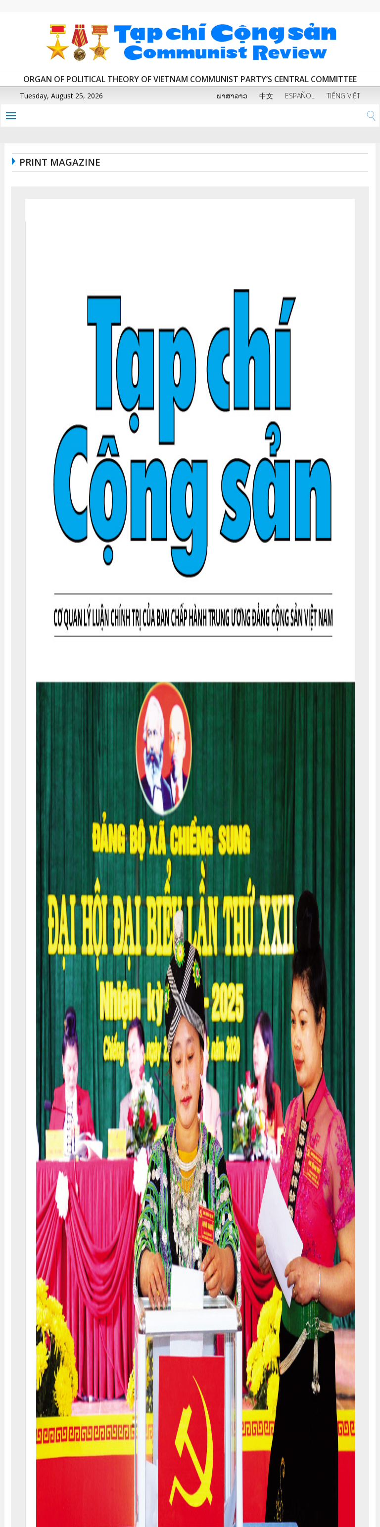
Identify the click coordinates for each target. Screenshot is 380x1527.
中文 (266, 95)
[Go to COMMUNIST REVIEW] (190, 42)
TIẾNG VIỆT (343, 95)
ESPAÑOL (300, 95)
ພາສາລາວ (232, 95)
